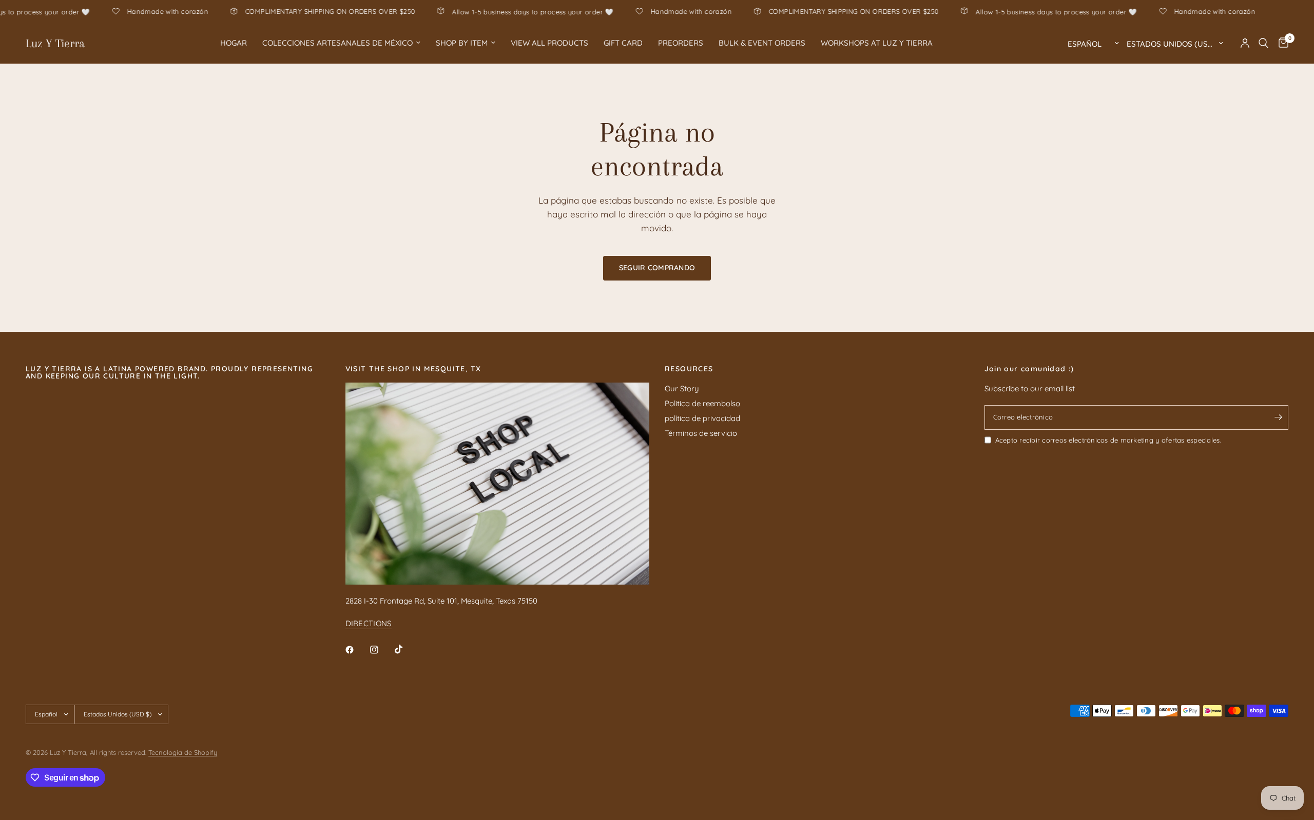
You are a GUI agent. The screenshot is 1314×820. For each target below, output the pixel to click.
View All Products (549, 43)
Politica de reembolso (702, 403)
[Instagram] (381, 649)
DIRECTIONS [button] (368, 623)
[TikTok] (406, 649)
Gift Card (623, 43)
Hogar (233, 43)
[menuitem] (233, 43)
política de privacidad (702, 418)
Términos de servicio (701, 433)
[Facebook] (356, 649)
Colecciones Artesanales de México (337, 43)
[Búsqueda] (1263, 43)
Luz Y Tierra (55, 43)
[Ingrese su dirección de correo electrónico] (1278, 417)
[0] (1280, 43)
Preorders (680, 43)
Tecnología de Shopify (182, 752)
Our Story (682, 388)
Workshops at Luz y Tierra (877, 43)
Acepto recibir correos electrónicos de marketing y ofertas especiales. (1108, 440)
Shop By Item (462, 43)
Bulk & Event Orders (762, 43)
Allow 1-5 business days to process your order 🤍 (567, 11)
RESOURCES (689, 368)
